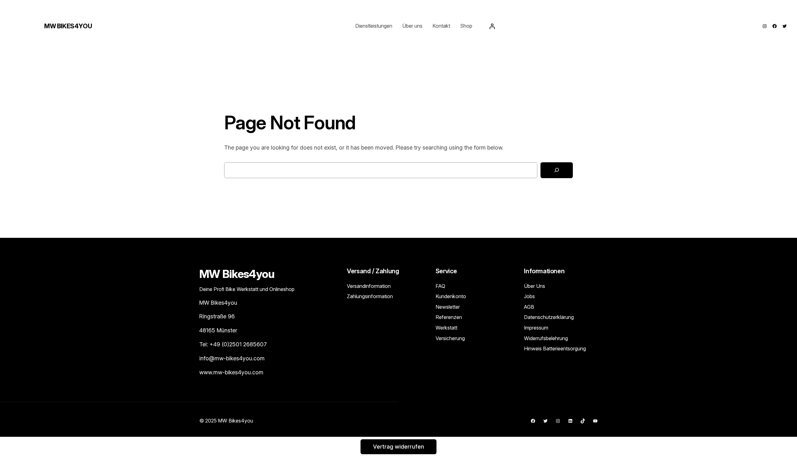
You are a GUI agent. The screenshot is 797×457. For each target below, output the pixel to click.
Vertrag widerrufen (398, 446)
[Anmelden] (492, 26)
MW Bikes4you (68, 26)
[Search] (556, 170)
